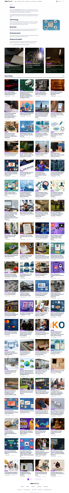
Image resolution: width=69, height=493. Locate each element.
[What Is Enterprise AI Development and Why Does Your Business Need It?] (42, 325)
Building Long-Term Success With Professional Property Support (27, 392)
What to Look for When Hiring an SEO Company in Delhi (11, 194)
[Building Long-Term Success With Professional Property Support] (27, 384)
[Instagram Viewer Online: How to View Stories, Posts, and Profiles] (57, 106)
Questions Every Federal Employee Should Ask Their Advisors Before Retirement (57, 257)
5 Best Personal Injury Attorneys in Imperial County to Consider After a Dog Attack (11, 135)
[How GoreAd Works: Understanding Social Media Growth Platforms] (11, 404)
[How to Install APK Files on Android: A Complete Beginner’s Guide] (42, 306)
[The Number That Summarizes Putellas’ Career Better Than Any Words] (42, 165)
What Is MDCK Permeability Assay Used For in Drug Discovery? (57, 135)
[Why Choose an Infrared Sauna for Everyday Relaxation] (57, 85)
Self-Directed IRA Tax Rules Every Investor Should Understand (26, 174)
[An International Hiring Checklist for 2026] (57, 345)
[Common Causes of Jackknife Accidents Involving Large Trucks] (27, 286)
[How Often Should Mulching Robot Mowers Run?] (11, 248)
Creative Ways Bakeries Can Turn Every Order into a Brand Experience (42, 353)
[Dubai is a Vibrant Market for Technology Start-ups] (27, 106)
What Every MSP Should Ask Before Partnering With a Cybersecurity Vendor (57, 314)
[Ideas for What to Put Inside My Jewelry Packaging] (57, 364)
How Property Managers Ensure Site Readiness (10, 293)
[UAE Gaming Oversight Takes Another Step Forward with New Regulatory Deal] (42, 384)
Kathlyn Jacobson (8, 71)
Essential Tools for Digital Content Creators (41, 154)
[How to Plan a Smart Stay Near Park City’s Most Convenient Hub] (42, 364)
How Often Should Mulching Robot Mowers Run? (11, 256)
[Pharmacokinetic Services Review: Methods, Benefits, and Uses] (27, 126)
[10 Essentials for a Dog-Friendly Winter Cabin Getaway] (57, 424)
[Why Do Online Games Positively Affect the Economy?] (42, 424)
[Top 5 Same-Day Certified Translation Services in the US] (27, 228)
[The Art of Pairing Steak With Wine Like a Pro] (55, 60)
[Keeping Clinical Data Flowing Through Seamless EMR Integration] (11, 345)
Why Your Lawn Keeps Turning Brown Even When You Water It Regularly (57, 214)
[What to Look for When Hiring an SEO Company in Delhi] (11, 185)
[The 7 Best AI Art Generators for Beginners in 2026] (27, 306)
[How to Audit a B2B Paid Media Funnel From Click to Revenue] (11, 444)
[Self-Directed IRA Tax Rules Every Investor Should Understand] (27, 165)
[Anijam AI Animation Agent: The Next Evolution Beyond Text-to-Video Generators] (42, 228)
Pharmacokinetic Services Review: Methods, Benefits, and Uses (26, 135)
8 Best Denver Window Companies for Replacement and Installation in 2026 (11, 314)
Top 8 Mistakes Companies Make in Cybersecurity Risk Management (11, 174)
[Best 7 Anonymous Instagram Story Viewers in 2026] (57, 267)
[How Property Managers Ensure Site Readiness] (11, 286)
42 (38, 479)
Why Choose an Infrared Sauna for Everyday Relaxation (56, 93)
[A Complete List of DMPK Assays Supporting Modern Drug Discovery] (42, 126)
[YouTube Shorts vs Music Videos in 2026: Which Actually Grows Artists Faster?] (57, 228)
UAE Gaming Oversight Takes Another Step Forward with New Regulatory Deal (42, 392)
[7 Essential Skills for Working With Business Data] (27, 404)
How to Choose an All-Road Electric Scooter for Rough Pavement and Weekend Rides (41, 115)
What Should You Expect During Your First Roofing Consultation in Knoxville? (11, 275)
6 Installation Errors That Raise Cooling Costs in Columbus (26, 275)
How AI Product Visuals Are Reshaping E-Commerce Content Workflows (41, 294)
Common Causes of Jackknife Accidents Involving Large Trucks (25, 294)
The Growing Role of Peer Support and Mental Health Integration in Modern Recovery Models (41, 194)
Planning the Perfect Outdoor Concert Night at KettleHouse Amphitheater (33, 65)
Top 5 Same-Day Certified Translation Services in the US (26, 236)
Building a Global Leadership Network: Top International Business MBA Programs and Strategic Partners (27, 372)
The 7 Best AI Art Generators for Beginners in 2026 (26, 313)
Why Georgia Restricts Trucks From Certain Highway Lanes (25, 353)
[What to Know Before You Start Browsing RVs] (42, 267)
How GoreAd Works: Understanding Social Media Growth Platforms (11, 412)
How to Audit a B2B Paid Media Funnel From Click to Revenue (11, 452)
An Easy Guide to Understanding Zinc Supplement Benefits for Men (10, 432)
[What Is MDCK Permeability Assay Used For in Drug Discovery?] (57, 126)
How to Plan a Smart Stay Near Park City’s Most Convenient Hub (41, 372)
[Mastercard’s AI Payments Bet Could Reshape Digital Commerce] (11, 325)
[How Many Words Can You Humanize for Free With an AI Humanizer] (57, 465)
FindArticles (11, 4)
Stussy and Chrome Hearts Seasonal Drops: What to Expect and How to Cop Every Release (26, 333)
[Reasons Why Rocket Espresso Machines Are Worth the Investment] (42, 85)
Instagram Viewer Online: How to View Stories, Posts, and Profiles (57, 115)
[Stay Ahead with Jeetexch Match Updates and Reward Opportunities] (27, 424)
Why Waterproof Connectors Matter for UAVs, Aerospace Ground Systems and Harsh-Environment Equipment (57, 412)
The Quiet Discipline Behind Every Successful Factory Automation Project (57, 174)
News (21, 291)
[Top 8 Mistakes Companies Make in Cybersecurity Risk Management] (11, 165)
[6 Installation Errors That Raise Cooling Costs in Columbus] (27, 267)
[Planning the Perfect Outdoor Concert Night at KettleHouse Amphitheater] (34, 60)
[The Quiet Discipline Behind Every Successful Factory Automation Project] (57, 165)
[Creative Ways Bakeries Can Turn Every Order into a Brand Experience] (42, 345)
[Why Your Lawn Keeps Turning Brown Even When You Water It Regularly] (57, 205)
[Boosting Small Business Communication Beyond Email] (42, 465)
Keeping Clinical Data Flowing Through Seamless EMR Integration (11, 353)
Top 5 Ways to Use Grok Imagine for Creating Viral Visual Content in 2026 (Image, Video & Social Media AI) (27, 453)
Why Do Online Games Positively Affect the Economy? (40, 432)
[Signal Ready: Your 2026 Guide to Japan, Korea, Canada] (11, 228)
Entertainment (18, 44)
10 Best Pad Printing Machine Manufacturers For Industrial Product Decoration (57, 294)
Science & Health (23, 44)
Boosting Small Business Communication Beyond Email (41, 474)
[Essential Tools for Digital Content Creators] (42, 146)
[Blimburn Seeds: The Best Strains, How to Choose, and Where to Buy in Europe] (27, 146)
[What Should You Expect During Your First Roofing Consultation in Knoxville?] (11, 267)
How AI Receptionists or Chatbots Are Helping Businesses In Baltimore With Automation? (26, 194)
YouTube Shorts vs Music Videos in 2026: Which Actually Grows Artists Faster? (57, 237)
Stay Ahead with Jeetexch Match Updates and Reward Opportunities (26, 432)
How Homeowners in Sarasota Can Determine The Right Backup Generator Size (42, 257)
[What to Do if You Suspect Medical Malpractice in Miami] (27, 205)
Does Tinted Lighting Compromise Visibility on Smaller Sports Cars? (10, 93)
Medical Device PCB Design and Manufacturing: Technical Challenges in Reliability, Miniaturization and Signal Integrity (26, 94)
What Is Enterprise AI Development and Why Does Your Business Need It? (42, 333)
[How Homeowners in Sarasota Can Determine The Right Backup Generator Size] (42, 248)
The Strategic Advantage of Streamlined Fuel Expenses (11, 473)
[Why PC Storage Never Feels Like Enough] (14, 60)
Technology (27, 44)
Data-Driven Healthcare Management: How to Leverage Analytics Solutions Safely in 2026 (10, 392)
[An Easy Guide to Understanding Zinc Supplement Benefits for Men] (11, 424)
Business (14, 44)
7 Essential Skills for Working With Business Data (27, 411)
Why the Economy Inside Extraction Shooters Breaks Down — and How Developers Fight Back (57, 453)
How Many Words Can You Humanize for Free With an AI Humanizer (57, 474)
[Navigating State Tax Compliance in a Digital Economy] (27, 465)
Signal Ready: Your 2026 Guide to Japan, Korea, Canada (10, 236)
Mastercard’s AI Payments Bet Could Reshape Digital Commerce (11, 333)
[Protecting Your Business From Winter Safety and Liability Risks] (11, 364)
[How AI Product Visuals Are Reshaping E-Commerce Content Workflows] (42, 286)
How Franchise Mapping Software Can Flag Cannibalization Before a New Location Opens (10, 115)
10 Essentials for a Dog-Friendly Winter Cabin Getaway (56, 432)
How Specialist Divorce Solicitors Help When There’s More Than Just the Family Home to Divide (57, 333)
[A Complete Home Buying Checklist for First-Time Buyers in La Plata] (27, 248)
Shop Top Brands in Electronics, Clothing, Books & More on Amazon (57, 155)
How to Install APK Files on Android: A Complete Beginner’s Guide (41, 314)
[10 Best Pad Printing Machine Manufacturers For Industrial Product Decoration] (57, 286)
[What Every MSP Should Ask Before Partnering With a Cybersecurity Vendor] (57, 306)
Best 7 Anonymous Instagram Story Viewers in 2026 (57, 275)
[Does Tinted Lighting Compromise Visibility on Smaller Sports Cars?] (11, 85)
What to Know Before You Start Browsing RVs (41, 274)
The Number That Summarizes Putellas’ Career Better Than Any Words (41, 174)
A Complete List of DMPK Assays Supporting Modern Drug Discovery (41, 135)
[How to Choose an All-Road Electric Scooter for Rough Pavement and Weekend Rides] (42, 106)
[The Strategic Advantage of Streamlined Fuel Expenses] (11, 465)
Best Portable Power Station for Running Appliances (11, 154)
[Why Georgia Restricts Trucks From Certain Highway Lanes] (27, 345)
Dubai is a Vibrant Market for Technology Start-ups (26, 114)
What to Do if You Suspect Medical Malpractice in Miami (27, 213)
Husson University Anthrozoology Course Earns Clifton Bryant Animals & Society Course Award (42, 453)
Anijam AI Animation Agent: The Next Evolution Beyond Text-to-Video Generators (41, 236)
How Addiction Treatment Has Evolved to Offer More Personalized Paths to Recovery (57, 194)
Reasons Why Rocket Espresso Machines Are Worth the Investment (41, 93)
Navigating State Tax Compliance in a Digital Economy (25, 474)
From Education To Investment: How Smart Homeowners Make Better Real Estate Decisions (57, 392)
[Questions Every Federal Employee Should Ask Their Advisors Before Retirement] (57, 248)
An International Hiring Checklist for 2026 (56, 352)
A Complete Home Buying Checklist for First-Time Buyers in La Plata (26, 257)
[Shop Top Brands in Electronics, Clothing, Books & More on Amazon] (57, 146)
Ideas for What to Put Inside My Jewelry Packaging (57, 371)
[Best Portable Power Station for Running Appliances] (11, 146)
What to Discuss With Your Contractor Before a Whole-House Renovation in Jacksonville (41, 214)
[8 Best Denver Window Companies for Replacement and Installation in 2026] (11, 306)
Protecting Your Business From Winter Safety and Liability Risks (11, 372)
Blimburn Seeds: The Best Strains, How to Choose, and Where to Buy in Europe (27, 155)
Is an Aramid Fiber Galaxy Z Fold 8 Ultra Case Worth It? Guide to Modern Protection (42, 412)
